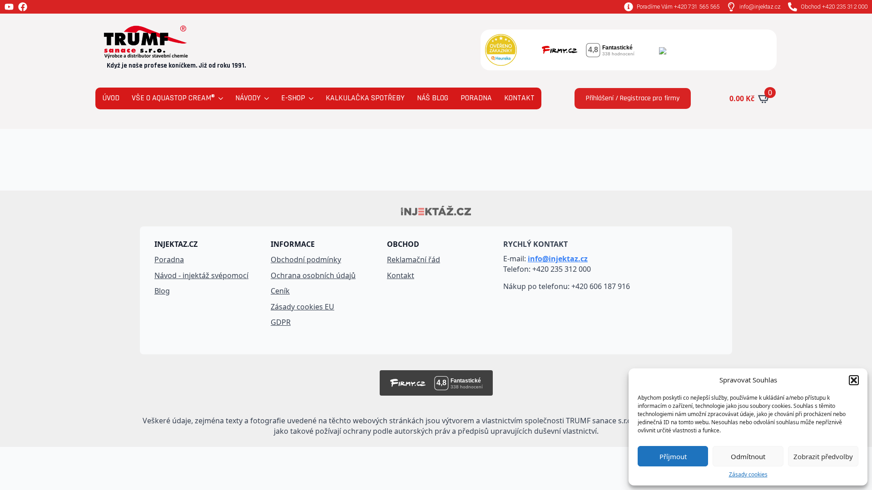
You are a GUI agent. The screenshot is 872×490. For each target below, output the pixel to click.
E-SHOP (293, 98)
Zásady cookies (748, 474)
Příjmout (673, 456)
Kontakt (400, 275)
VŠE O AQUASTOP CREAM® (173, 98)
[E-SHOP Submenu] (310, 98)
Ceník (280, 291)
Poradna (169, 260)
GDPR (281, 322)
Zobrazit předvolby (823, 456)
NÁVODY (248, 98)
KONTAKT (519, 98)
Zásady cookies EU (302, 307)
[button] (853, 380)
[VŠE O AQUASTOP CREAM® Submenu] (220, 98)
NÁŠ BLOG (432, 98)
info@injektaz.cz (558, 259)
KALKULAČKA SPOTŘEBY (365, 98)
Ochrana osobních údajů (313, 275)
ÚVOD (110, 98)
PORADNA (476, 98)
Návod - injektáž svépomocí (201, 275)
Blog (162, 291)
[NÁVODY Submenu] (266, 98)
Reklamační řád (413, 260)
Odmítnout (748, 456)
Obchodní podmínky (306, 260)
